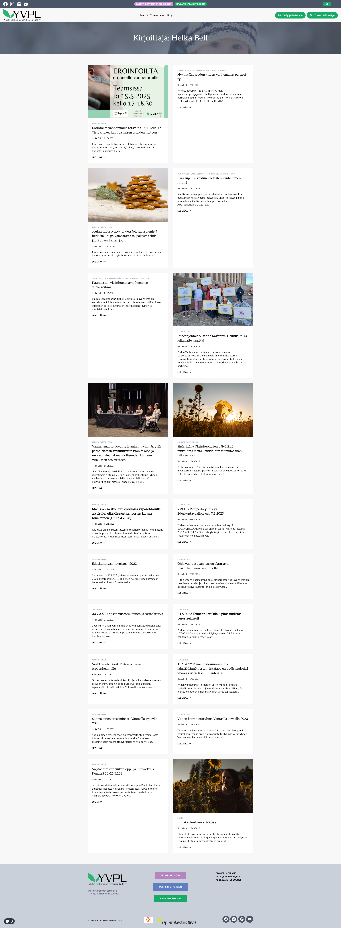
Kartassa (181, 70)
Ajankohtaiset (99, 123)
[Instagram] (233, 919)
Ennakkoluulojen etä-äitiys (196, 822)
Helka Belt (97, 138)
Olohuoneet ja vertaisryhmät (191, 174)
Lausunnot (97, 609)
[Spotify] (241, 919)
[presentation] (128, 91)
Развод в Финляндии (228, 876)
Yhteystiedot (157, 15)
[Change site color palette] (9, 921)
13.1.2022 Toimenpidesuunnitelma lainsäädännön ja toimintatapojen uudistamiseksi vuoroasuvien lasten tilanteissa (212, 668)
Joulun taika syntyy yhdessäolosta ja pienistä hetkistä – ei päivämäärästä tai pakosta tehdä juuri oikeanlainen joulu (124, 236)
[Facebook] (226, 919)
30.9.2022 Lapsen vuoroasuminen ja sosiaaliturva (127, 614)
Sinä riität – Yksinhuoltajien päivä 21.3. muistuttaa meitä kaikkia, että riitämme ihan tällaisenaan (209, 451)
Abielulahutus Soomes (228, 879)
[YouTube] (249, 919)
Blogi (170, 15)
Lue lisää (99, 157)
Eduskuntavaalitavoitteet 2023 (114, 564)
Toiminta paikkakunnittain (201, 70)
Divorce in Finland (226, 873)
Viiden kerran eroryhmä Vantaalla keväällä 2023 (212, 719)
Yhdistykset (222, 70)
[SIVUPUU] (335, 4)
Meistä (144, 15)
